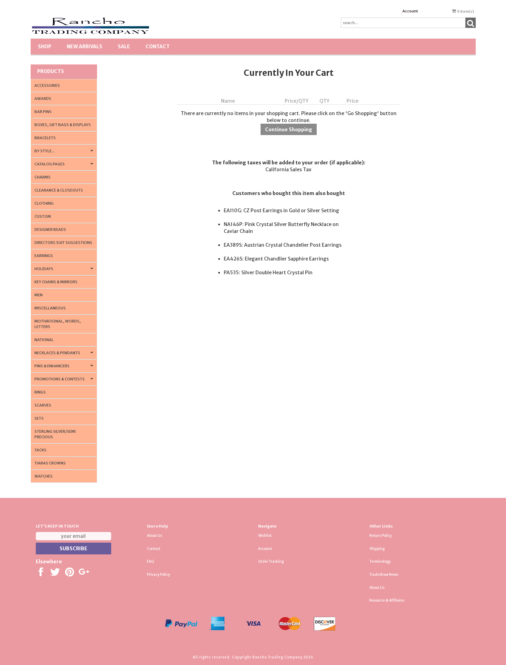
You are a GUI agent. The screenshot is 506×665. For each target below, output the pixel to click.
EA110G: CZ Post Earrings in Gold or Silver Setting (281, 210)
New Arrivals (84, 46)
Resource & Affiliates (386, 600)
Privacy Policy (158, 574)
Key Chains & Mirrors (55, 281)
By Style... (44, 151)
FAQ (150, 561)
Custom (42, 216)
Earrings (43, 255)
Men (38, 295)
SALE (124, 46)
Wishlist (265, 535)
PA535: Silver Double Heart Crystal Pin (268, 272)
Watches (43, 476)
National (44, 339)
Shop (44, 46)
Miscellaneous (50, 308)
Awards (42, 98)
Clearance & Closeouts (58, 190)
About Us (154, 535)
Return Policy (380, 535)
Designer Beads (50, 229)
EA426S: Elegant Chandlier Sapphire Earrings (276, 259)
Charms (42, 177)
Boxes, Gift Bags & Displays (62, 124)
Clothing (44, 203)
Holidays (43, 268)
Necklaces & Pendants (57, 352)
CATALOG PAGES (49, 164)
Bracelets (45, 137)
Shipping (376, 548)
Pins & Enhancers (52, 366)
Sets (39, 418)
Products (50, 71)
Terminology (380, 561)
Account (410, 11)
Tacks (40, 450)
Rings (40, 392)
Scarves (42, 405)
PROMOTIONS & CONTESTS (59, 379)
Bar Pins (43, 111)
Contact (158, 46)
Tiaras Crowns (50, 463)
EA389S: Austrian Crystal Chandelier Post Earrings (282, 245)
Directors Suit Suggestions (63, 242)
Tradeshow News (383, 574)
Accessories (47, 85)
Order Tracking (271, 561)
